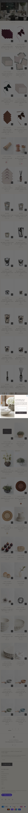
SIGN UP (21, 412)
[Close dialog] (27, 395)
